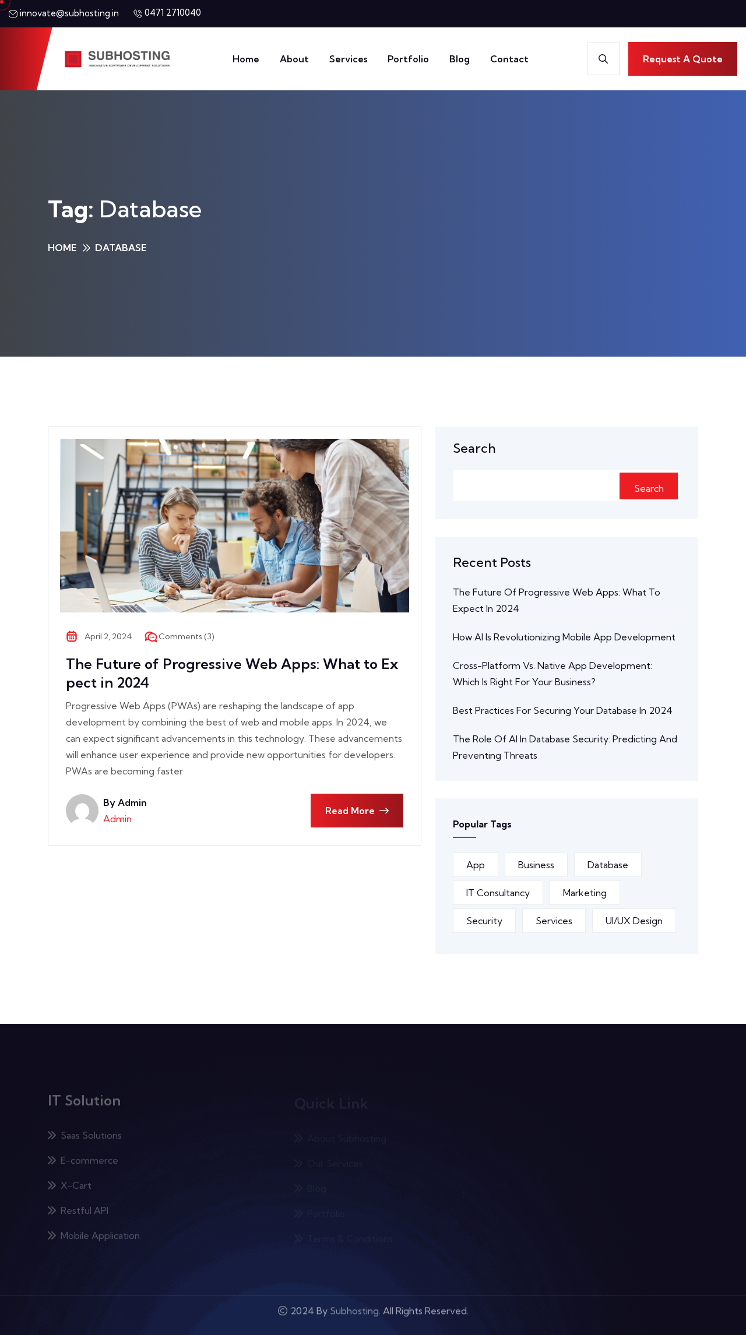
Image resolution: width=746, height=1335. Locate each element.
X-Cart (76, 1177)
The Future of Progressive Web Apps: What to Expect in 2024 (232, 673)
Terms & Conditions (350, 1228)
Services (348, 59)
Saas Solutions (91, 1127)
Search (474, 448)
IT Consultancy (498, 893)
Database (607, 865)
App (475, 865)
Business (536, 865)
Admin (117, 819)
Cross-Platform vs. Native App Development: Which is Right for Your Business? (552, 674)
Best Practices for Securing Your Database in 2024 (563, 710)
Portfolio (408, 59)
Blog (459, 59)
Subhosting (354, 1315)
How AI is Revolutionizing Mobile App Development (564, 637)
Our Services (335, 1152)
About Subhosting (346, 1127)
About (294, 59)
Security (484, 921)
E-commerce (89, 1152)
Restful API (84, 1203)
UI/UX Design (634, 921)
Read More (350, 810)
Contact (509, 59)
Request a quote (683, 59)
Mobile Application (100, 1228)
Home (246, 59)
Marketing (585, 893)
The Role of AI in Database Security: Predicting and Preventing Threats (565, 747)
